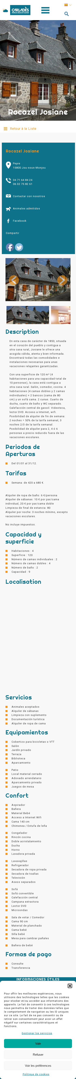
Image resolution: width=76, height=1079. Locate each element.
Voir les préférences (38, 1065)
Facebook (19, 220)
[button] (70, 986)
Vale (38, 1043)
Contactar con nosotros (29, 196)
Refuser (38, 1054)
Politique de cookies (36, 1074)
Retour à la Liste (23, 129)
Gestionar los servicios (37, 1033)
